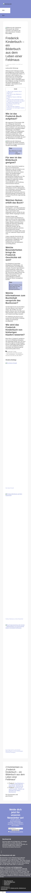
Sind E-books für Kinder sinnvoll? (14, 352)
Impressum (7, 884)
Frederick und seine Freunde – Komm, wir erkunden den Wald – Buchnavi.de (16, 790)
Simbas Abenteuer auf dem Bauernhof (14, 619)
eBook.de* (12, 152)
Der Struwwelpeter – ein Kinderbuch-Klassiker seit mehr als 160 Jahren (14, 355)
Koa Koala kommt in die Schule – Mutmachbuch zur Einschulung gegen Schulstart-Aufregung (14, 751)
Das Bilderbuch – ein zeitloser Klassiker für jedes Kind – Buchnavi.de (16, 785)
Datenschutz (7, 883)
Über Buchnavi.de (8, 880)
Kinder (14, 351)
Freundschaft (10, 351)
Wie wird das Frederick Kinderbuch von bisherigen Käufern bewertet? (15, 108)
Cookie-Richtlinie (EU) (9, 882)
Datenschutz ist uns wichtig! (16, 831)
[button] (3, 15)
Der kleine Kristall (10, 488)
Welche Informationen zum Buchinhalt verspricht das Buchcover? (14, 104)
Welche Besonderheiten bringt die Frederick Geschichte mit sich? (15, 100)
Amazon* (11, 154)
